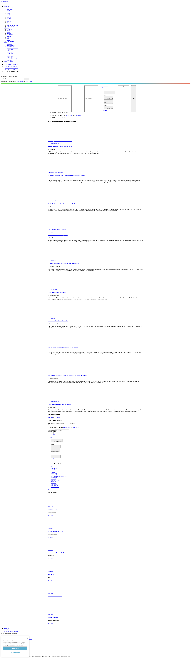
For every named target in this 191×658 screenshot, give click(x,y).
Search (133, 98)
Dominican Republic (11, 7)
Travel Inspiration (55, 143)
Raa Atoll (53, 472)
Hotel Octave (51, 574)
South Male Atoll (55, 487)
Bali (8, 22)
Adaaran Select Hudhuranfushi (56, 553)
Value (8, 37)
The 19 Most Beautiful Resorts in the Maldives (59, 404)
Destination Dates (78, 86)
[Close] (27, 638)
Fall (52, 232)
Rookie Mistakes (10, 45)
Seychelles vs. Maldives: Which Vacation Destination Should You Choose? (66, 175)
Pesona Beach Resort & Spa (55, 596)
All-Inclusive (10, 29)
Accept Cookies (15, 648)
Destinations (6, 6)
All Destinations (10, 26)
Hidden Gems (10, 56)
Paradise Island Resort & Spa (55, 531)
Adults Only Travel (8, 61)
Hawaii (8, 13)
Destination (53, 86)
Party (8, 38)
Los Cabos (9, 19)
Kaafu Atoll (53, 466)
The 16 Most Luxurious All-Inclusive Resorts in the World (62, 203)
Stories (5, 42)
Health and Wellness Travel (13, 58)
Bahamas (9, 18)
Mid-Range (50, 506)
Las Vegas (9, 14)
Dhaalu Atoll (54, 481)
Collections (6, 28)
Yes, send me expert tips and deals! (60, 112)
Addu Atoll (53, 483)
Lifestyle (53, 318)
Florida (8, 11)
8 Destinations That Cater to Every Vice (58, 321)
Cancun (8, 10)
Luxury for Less (10, 46)
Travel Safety (10, 49)
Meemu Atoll (54, 473)
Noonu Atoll (54, 477)
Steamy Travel (10, 57)
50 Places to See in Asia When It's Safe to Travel (60, 146)
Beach (8, 32)
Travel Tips (9, 52)
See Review (50, 515)
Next (59, 417)
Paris (8, 24)
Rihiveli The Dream (53, 617)
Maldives (9, 21)
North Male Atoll (55, 485)
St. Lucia (9, 17)
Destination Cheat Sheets (12, 48)
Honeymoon (54, 289)
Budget (8, 50)
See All (49, 489)
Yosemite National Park (12, 25)
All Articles (9, 60)
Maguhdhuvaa (54, 484)
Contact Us (6, 628)
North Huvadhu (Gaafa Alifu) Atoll (59, 476)
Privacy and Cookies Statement (11, 631)
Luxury (8, 30)
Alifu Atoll (53, 469)
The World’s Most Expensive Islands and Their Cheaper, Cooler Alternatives (67, 375)
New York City (10, 15)
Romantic (9, 33)
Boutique (9, 36)
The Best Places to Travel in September (58, 235)
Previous (50, 417)
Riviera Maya (10, 9)
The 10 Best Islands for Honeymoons (57, 292)
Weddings (9, 40)
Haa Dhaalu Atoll (55, 480)
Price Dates (50, 433)
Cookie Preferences (15, 652)
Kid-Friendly (10, 34)
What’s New (9, 44)
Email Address (6, 79)
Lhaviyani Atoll (54, 468)
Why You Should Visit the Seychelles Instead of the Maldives (63, 347)
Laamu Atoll (54, 475)
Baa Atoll (53, 471)
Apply (105, 110)
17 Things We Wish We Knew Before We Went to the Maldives (63, 263)
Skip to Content (4, 1)
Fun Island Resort (52, 509)
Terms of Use (28, 81)
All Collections (10, 41)
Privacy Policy (19, 81)
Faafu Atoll (53, 479)
